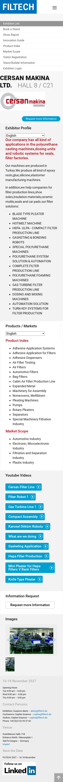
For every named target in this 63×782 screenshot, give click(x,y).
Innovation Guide (13, 40)
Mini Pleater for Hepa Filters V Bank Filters (24, 567)
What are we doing (22, 536)
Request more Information (41, 118)
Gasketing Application (24, 546)
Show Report (11, 34)
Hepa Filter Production (25, 556)
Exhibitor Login (12, 68)
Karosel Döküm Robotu (25, 526)
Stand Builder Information (19, 62)
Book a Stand (11, 29)
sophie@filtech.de (42, 714)
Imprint (6, 744)
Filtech (18, 7)
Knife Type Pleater (22, 579)
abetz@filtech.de (39, 711)
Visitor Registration (15, 57)
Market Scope (11, 51)
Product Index (11, 46)
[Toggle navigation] (54, 7)
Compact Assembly (23, 517)
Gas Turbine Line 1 (22, 507)
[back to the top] (58, 777)
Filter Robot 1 (18, 497)
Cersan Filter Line (21, 487)
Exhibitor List (11, 23)
